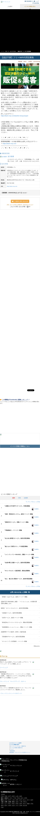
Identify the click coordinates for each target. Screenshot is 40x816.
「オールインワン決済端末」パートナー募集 (14, 641)
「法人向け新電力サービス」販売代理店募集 (17, 538)
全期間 (26, 498)
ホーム (2, 51)
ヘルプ (37, 1)
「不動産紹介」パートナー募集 (13, 530)
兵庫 (6, 802)
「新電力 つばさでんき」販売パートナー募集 (14, 597)
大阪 (2, 802)
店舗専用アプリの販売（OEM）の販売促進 (13, 632)
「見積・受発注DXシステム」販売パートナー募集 (18, 514)
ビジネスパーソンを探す (15, 743)
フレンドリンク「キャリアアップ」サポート (13, 681)
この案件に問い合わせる (20, 201)
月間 (19, 498)
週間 (13, 498)
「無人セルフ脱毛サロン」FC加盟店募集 (16, 546)
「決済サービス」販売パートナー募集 (12, 617)
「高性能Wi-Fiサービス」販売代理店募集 (13, 636)
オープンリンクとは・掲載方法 (18, 746)
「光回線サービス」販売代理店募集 (11, 613)
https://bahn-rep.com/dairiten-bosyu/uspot (14, 116)
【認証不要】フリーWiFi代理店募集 (24, 51)
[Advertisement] (20, 29)
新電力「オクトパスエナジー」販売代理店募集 (14, 608)
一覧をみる (36, 646)
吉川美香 (11, 156)
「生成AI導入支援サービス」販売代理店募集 (17, 562)
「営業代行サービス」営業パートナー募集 (16, 522)
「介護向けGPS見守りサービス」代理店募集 (17, 506)
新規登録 (36, 3)
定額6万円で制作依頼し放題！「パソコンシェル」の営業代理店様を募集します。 (19, 602)
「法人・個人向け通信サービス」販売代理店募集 (18, 578)
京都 (9, 802)
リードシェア (4, 667)
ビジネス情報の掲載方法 (16, 747)
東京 (2, 798)
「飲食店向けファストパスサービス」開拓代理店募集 (16, 622)
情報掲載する (29, 1)
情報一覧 (7, 51)
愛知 (2, 800)
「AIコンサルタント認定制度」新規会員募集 (17, 570)
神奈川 (6, 798)
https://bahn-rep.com (9, 143)
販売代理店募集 (13, 51)
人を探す (10, 6)
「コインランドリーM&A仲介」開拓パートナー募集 (19, 554)
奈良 (13, 802)
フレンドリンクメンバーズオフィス (11, 693)
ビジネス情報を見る (30, 6)
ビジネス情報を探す (14, 744)
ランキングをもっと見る (33, 501)
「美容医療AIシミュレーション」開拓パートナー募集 (16, 627)
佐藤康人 (37, 509)
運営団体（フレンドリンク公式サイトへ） (20, 752)
